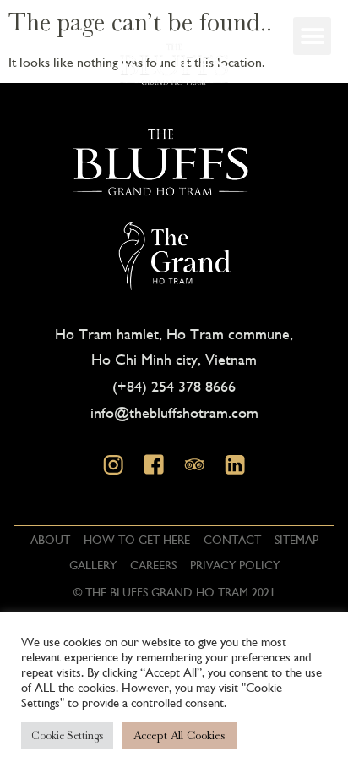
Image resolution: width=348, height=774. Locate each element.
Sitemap (296, 538)
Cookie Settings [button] (67, 735)
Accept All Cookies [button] (179, 735)
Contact (232, 538)
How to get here (137, 538)
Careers (153, 564)
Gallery (93, 564)
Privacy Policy (235, 564)
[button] (312, 36)
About (50, 538)
